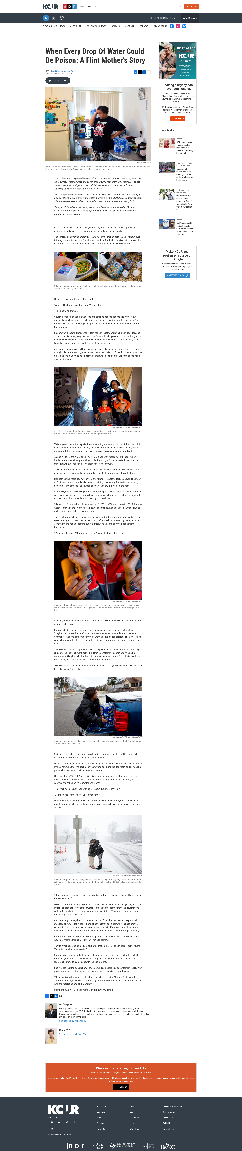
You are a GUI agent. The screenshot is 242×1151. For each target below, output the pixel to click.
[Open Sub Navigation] (67, 26)
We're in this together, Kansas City (121, 1068)
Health (179, 138)
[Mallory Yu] (51, 1036)
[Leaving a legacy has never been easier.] (177, 60)
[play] (46, 18)
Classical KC (160, 26)
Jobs (132, 1123)
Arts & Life (75, 26)
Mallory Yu (68, 71)
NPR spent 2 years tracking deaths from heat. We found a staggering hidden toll (184, 147)
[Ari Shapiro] (51, 1010)
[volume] (53, 18)
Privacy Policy (168, 1129)
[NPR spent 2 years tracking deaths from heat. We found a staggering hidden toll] (167, 143)
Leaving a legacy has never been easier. (178, 87)
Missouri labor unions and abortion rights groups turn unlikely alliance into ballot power (185, 174)
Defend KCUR (121, 1086)
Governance (168, 1118)
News (62, 26)
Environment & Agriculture (182, 191)
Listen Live (101, 1112)
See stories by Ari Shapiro (73, 1020)
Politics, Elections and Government (184, 164)
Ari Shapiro (58, 71)
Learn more (178, 118)
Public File (167, 1123)
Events (132, 1106)
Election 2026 (50, 26)
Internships (134, 1129)
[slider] (57, 18)
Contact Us (134, 1118)
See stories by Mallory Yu (72, 1034)
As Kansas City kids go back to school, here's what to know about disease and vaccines (185, 229)
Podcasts (100, 1123)
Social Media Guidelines (172, 1106)
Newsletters (101, 1129)
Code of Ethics (169, 1112)
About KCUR (102, 1106)
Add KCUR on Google (177, 275)
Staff (132, 1112)
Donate (193, 6)
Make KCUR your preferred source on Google (177, 255)
